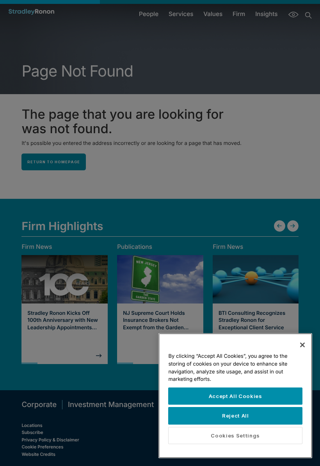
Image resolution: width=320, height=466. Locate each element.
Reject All (235, 415)
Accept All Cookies (235, 396)
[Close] (302, 345)
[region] (235, 395)
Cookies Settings (235, 435)
